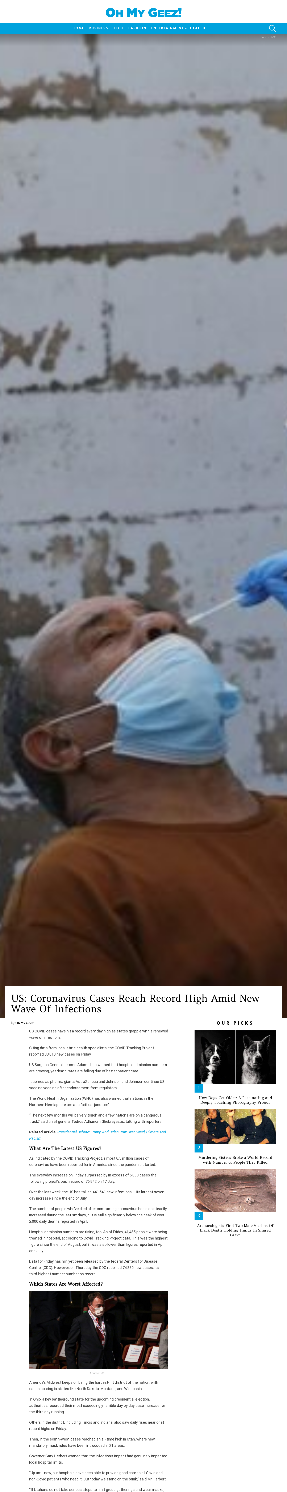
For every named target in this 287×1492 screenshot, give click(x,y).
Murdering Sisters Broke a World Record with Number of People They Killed (235, 1160)
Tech (118, 28)
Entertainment (167, 28)
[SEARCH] (272, 28)
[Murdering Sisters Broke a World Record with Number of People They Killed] (235, 1126)
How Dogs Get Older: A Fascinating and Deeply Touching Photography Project (235, 1100)
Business (98, 28)
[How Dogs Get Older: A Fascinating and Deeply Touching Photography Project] (235, 1057)
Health (198, 28)
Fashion (137, 28)
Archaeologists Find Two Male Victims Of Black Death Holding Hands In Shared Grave (235, 1230)
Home (78, 28)
